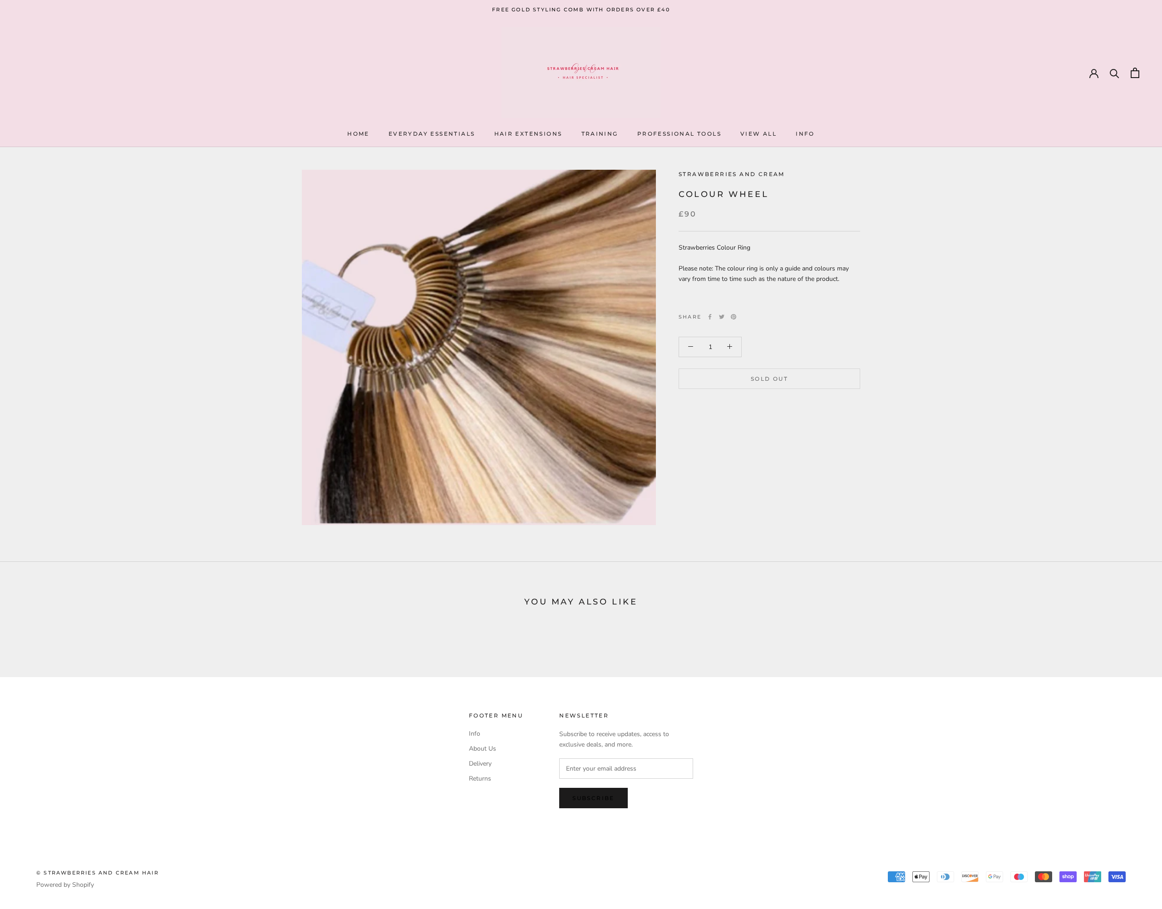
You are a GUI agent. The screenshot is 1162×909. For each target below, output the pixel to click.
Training (599, 133)
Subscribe (593, 798)
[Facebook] (710, 316)
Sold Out (769, 378)
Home (358, 133)
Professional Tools (679, 133)
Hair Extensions (528, 133)
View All (758, 133)
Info (805, 133)
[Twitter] (721, 316)
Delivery (480, 763)
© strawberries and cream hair (97, 873)
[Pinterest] (733, 316)
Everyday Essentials (432, 133)
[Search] (1114, 73)
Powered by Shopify (65, 884)
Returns (480, 778)
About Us (482, 748)
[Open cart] (1135, 73)
